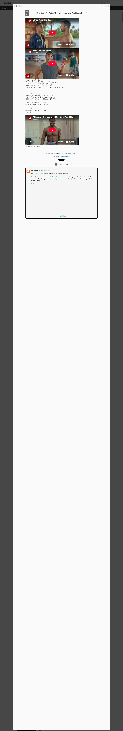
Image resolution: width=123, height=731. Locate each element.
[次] (16, 6)
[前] (20, 6)
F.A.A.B (71, 153)
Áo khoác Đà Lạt (35, 177)
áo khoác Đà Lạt (54, 177)
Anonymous (34, 170)
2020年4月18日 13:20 (45, 170)
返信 (32, 183)
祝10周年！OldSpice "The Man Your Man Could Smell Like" (62, 13)
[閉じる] (107, 6)
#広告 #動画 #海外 (63, 156)
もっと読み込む (61, 216)
